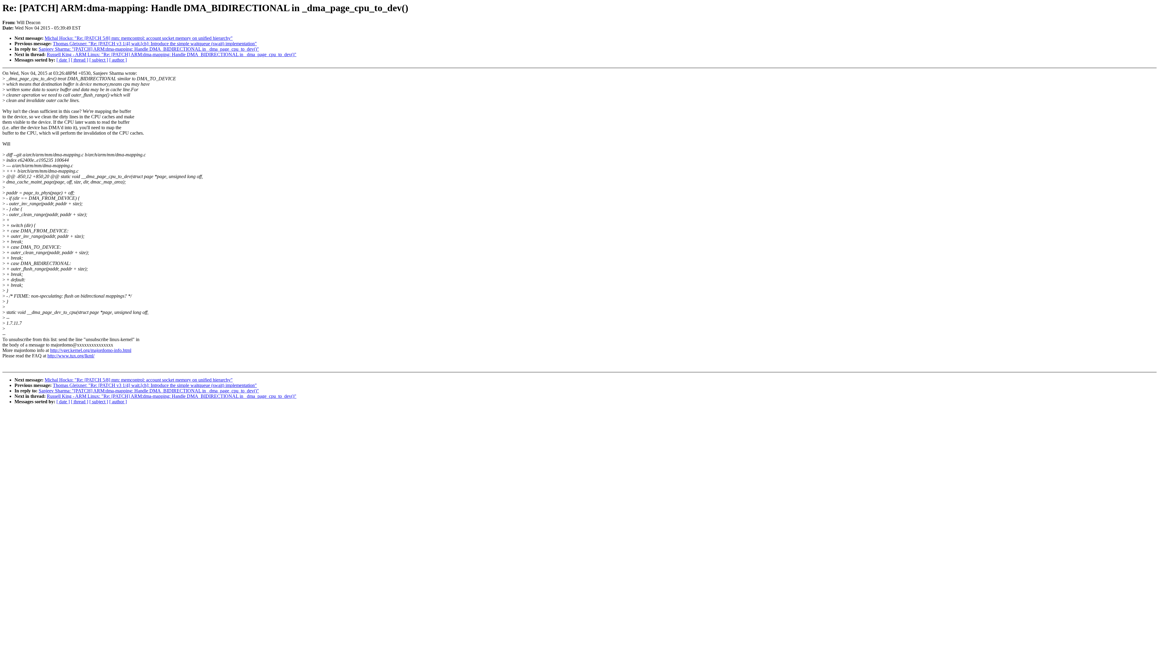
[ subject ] (98, 59)
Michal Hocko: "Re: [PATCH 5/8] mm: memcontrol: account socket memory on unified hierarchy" (139, 38)
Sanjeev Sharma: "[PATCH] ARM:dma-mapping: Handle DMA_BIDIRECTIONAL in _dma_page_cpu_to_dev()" (149, 49)
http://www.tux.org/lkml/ (70, 355)
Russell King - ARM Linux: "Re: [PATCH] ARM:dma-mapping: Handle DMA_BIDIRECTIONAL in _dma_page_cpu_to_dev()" (171, 54)
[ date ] (63, 59)
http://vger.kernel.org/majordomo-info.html (90, 350)
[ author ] (118, 59)
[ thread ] (79, 59)
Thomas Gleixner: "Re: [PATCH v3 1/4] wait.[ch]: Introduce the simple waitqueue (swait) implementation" (155, 43)
